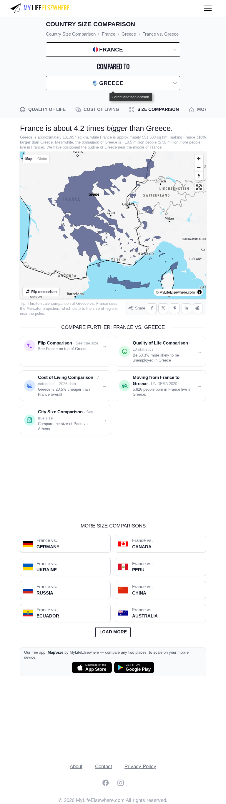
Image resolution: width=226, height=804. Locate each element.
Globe (42, 158)
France (102, 303)
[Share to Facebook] (152, 308)
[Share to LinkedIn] (186, 308)
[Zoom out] (199, 167)
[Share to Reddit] (198, 308)
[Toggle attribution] (199, 292)
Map (28, 158)
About (76, 766)
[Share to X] (163, 308)
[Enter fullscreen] (199, 187)
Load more (113, 632)
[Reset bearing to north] (199, 176)
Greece (82, 303)
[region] (113, 225)
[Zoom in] (199, 158)
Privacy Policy (140, 766)
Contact (103, 766)
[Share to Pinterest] (175, 308)
